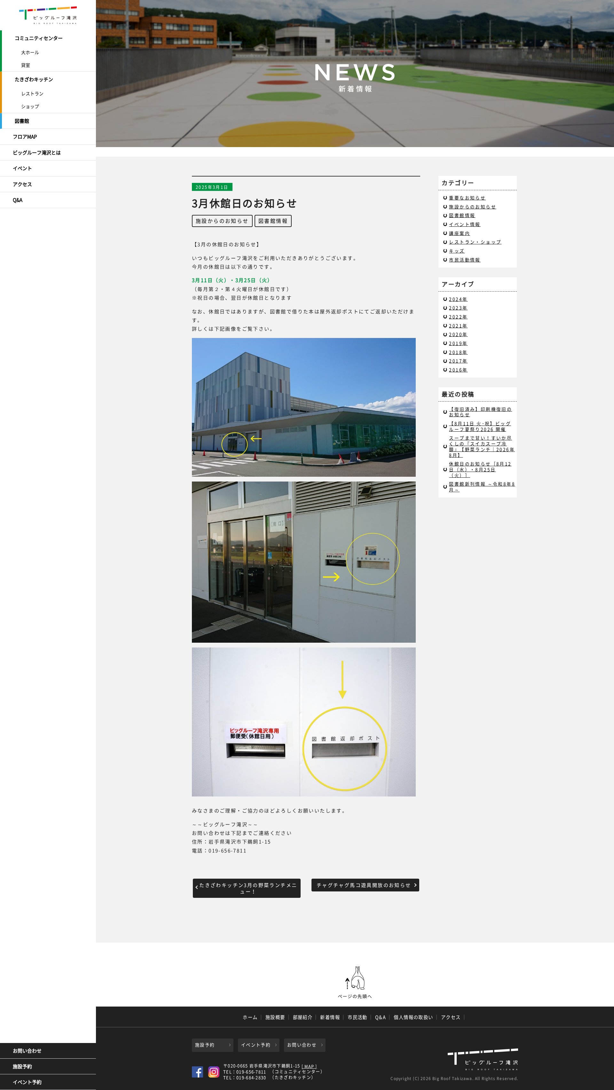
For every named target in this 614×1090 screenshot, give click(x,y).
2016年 (458, 369)
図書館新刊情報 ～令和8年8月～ (482, 487)
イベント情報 (464, 224)
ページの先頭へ (355, 983)
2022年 (458, 316)
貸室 (25, 65)
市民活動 (357, 1017)
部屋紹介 (303, 1017)
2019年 (458, 343)
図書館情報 (273, 220)
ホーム (250, 1017)
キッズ (457, 250)
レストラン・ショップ (475, 242)
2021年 (458, 325)
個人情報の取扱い (413, 1017)
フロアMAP (25, 136)
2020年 (458, 334)
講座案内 (459, 233)
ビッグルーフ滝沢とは (37, 152)
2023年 (458, 307)
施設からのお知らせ (222, 220)
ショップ (30, 106)
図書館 (22, 120)
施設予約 (22, 1066)
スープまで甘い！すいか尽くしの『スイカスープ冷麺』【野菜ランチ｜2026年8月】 (482, 446)
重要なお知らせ (467, 197)
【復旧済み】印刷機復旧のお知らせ (480, 412)
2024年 (458, 299)
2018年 (458, 352)
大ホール (30, 52)
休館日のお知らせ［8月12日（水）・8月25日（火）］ (480, 469)
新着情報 (330, 1017)
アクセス (22, 184)
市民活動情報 (464, 259)
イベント (22, 168)
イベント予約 (27, 1082)
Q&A (17, 199)
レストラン (32, 93)
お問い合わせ (27, 1050)
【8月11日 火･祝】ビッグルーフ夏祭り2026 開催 (480, 426)
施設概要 (275, 1017)
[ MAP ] (309, 1066)
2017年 (458, 360)
